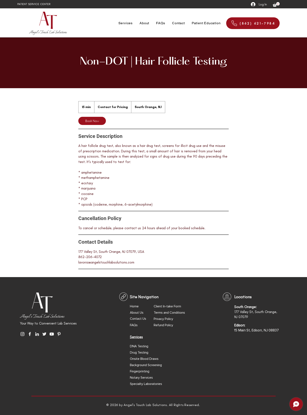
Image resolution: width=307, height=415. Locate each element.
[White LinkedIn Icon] (37, 334)
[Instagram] (22, 334)
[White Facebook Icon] (29, 334)
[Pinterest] (59, 334)
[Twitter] (44, 334)
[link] (92, 121)
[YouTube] (51, 334)
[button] (276, 4)
